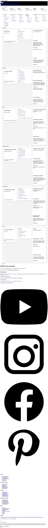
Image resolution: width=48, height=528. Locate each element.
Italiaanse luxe (4, 480)
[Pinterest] (24, 472)
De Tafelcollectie (21, 72)
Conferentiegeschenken (22, 151)
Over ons (3, 226)
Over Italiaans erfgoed (22, 114)
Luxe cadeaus (4, 27)
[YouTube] (24, 330)
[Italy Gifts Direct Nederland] (3, 279)
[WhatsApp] (2, 4)
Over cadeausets (21, 82)
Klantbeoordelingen (21, 232)
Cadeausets (4, 67)
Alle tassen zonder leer (6, 19)
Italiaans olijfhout (4, 487)
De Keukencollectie (21, 74)
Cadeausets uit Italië (5, 492)
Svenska (18, 3)
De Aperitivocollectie (22, 75)
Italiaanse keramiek (5, 486)
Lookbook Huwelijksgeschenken (23, 198)
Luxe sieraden (21, 34)
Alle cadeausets (21, 71)
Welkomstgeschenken (22, 155)
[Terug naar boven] (0, 520)
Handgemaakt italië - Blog (22, 231)
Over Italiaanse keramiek (30, 21)
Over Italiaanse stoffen (45, 20)
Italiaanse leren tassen (5, 476)
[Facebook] (24, 425)
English (1, 3)
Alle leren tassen (7, 17)
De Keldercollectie (5, 502)
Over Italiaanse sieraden (14, 20)
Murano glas (4, 485)
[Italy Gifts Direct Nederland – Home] (3, 1)
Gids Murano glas (19, 517)
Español (6, 3)
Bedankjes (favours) (22, 191)
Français (9, 3)
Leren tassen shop (5, 477)
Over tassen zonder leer (5, 478)
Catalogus (20, 156)
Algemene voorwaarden (22, 235)
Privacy (5, 282)
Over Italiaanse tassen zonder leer (7, 25)
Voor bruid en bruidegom (22, 195)
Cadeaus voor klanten (22, 152)
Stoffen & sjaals (4, 488)
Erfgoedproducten (21, 110)
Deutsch (4, 3)
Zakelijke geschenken (5, 146)
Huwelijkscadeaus (5, 186)
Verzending (2, 282)
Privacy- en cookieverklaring (4, 526)
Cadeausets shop (4, 493)
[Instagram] (24, 377)
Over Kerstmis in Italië (22, 115)
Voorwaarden (8, 282)
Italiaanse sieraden (5, 484)
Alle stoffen (44, 17)
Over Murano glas (22, 21)
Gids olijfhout (25, 517)
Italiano (12, 3)
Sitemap (3, 513)
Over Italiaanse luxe (22, 37)
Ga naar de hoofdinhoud (4, 0)
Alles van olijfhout (37, 18)
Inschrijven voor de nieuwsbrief (5, 276)
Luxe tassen (20, 32)
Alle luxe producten (22, 31)
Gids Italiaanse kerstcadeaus (39, 517)
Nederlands (14, 3)
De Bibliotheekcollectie (22, 78)
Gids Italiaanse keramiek (12, 517)
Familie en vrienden (22, 192)
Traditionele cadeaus (5, 496)
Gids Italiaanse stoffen (31, 517)
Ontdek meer (35, 47)
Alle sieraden (14, 17)
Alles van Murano (21, 18)
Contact (3, 263)
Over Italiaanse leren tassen (7, 23)
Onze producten (4, 6)
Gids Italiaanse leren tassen (4, 517)
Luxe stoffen (21, 35)
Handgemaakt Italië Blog (6, 508)
